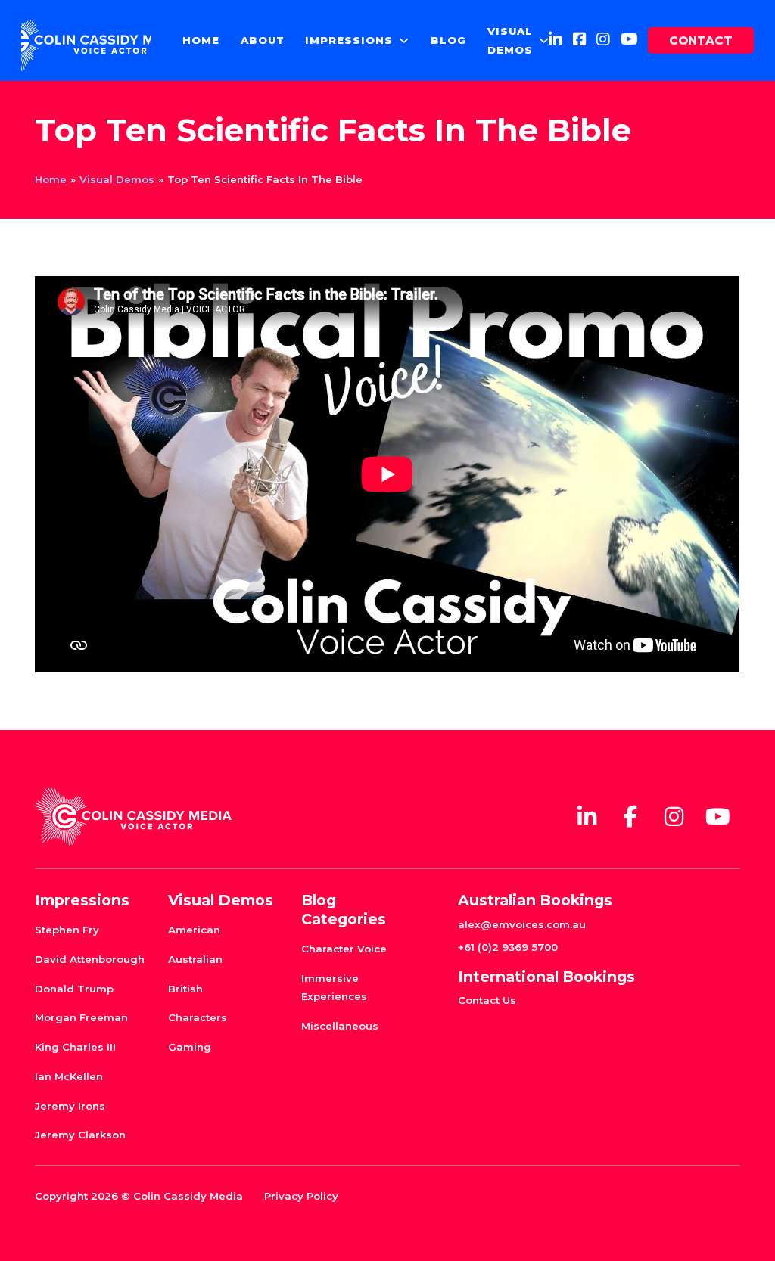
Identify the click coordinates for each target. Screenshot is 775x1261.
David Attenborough (90, 959)
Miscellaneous (339, 1026)
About (263, 40)
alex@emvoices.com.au (522, 924)
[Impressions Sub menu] (404, 40)
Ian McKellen (69, 1076)
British (185, 989)
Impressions (349, 40)
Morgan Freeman (81, 1017)
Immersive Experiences (334, 987)
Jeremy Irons (70, 1106)
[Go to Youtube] (629, 40)
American (194, 930)
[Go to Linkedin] (555, 40)
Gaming (189, 1047)
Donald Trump (74, 989)
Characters (197, 1017)
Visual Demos (510, 40)
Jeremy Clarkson (80, 1135)
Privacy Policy (301, 1196)
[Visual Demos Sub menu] (544, 40)
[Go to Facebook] (580, 40)
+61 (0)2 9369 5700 (508, 947)
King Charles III (75, 1047)
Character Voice (344, 949)
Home (200, 40)
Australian (195, 959)
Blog (448, 40)
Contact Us (487, 1000)
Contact (701, 40)
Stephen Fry (67, 930)
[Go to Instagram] (603, 40)
